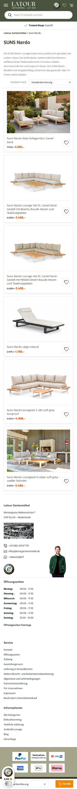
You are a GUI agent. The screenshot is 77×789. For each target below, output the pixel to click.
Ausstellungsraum (13, 664)
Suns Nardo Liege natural (23, 347)
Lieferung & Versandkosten (18, 669)
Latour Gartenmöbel (15, 33)
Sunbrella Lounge (13, 729)
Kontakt (8, 649)
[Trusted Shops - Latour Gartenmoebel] (56, 5)
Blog (6, 734)
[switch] (8, 784)
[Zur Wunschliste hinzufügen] (66, 142)
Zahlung (8, 659)
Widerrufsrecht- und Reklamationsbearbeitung (29, 674)
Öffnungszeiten (12, 654)
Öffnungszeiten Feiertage (17, 625)
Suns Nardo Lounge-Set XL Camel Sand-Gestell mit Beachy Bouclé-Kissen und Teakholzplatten (32, 209)
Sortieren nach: (18, 82)
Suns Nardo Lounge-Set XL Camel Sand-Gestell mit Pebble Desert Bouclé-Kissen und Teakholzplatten (32, 280)
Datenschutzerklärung (15, 683)
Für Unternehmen (13, 688)
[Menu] (6, 5)
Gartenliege (10, 739)
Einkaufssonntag (12, 719)
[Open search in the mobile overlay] (38, 14)
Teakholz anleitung (14, 724)
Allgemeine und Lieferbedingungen (22, 678)
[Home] (24, 5)
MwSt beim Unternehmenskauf (20, 698)
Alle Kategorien (12, 715)
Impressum (10, 693)
